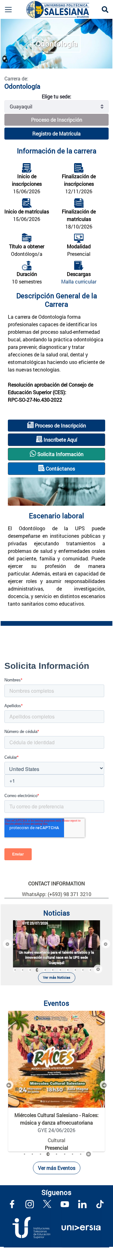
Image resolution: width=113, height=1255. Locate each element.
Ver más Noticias (56, 977)
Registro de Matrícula (56, 133)
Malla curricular (78, 281)
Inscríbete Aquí (59, 439)
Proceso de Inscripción (56, 119)
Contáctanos (60, 468)
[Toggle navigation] (5, 9)
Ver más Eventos (56, 1167)
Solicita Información (59, 454)
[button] (7, 943)
